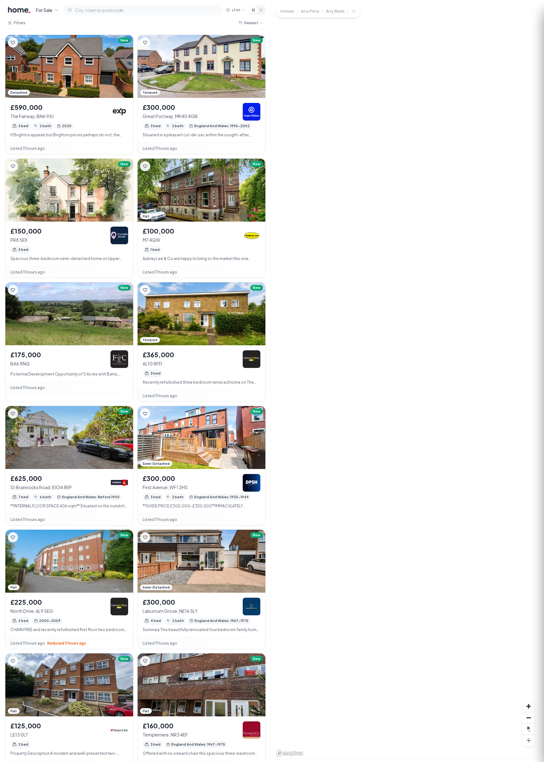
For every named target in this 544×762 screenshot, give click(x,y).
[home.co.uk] (19, 10)
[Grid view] (253, 10)
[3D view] (528, 740)
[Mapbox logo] (289, 753)
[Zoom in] (528, 706)
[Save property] (13, 42)
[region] (407, 381)
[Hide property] (25, 42)
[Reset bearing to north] (528, 729)
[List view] (261, 10)
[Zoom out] (528, 717)
